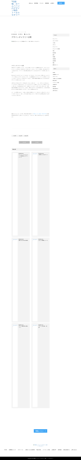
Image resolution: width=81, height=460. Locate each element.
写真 (53, 50)
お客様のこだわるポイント (43, 154)
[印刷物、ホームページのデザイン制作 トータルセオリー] (16, 8)
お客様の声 (55, 84)
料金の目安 (55, 80)
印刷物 (54, 56)
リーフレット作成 (56, 82)
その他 (54, 42)
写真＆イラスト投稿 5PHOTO (39, 113)
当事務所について (56, 74)
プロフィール (55, 76)
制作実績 (36, 3)
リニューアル (28, 34)
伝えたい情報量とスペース (43, 240)
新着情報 (47, 3)
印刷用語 (54, 58)
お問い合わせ (55, 90)
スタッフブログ (55, 40)
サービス (41, 3)
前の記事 (24, 142)
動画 (53, 54)
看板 (53, 62)
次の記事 (36, 142)
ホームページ (55, 46)
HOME (54, 72)
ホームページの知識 (56, 48)
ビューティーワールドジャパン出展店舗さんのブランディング (23, 156)
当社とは (31, 3)
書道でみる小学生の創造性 (23, 240)
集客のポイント (55, 64)
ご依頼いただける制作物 (57, 78)
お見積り (52, 3)
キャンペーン (55, 38)
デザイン (21, 34)
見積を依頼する (55, 88)
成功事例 (54, 60)
